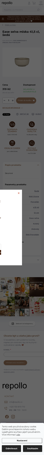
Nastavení (22, 440)
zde (18, 435)
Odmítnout (11, 448)
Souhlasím (32, 448)
